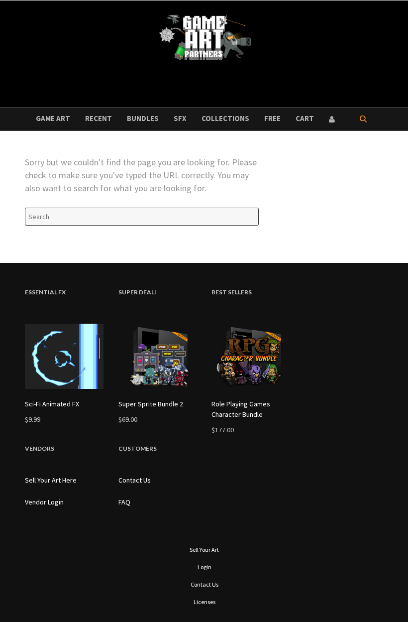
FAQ (124, 502)
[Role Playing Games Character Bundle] (250, 356)
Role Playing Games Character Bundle (240, 409)
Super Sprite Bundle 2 (150, 403)
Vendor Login (44, 502)
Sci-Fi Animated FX (52, 403)
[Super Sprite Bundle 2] (157, 356)
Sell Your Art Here (51, 480)
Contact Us (134, 480)
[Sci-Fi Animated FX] (64, 356)
